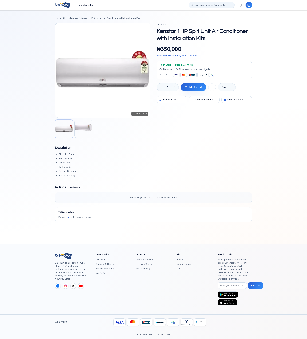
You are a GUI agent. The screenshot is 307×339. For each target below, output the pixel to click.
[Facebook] (58, 286)
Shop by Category (88, 5)
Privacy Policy (143, 268)
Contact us (101, 259)
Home (58, 18)
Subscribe (256, 285)
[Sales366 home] (62, 5)
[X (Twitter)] (73, 286)
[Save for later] (212, 87)
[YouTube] (81, 286)
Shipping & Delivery (106, 264)
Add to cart (195, 87)
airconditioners (70, 18)
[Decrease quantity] (161, 87)
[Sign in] (240, 5)
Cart (179, 268)
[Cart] (249, 5)
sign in (69, 217)
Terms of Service (145, 264)
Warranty (100, 273)
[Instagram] (65, 286)
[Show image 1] (64, 129)
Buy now (227, 87)
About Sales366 (144, 259)
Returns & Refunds (105, 268)
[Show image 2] (83, 129)
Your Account (184, 264)
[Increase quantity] (175, 87)
